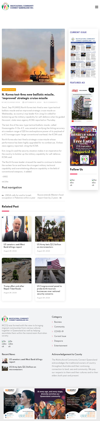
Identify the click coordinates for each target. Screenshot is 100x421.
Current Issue (60, 336)
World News (9, 90)
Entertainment (60, 346)
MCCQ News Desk (12, 102)
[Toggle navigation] (96, 7)
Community (59, 327)
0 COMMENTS (51, 102)
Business (58, 322)
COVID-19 (59, 332)
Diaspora (58, 341)
